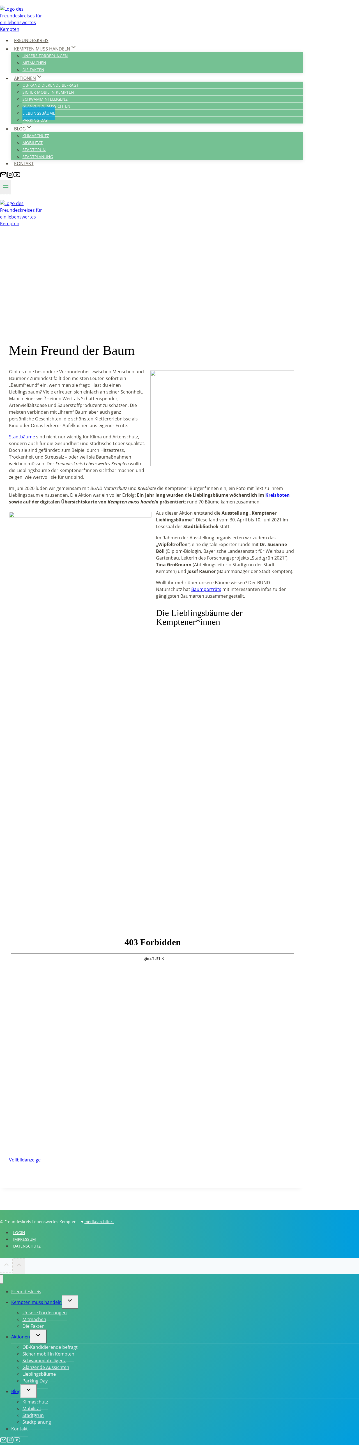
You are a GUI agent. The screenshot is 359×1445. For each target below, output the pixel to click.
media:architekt (99, 1221)
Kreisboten (277, 495)
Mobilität (32, 142)
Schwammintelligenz (45, 99)
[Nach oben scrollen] (6, 1266)
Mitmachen (34, 62)
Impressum (24, 1239)
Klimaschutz (35, 135)
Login (19, 1232)
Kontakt (24, 163)
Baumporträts (206, 589)
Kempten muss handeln (36, 1302)
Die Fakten (33, 69)
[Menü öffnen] (5, 187)
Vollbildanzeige (25, 1160)
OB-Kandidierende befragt (50, 85)
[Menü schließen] (1, 1279)
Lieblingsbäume (38, 113)
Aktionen (20, 1337)
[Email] (3, 176)
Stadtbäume (22, 437)
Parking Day (35, 120)
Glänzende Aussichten (46, 106)
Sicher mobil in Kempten (48, 92)
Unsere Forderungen (45, 55)
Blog (15, 1391)
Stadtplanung (37, 156)
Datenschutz (27, 1246)
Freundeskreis (31, 40)
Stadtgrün (34, 149)
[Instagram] (10, 176)
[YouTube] (16, 176)
